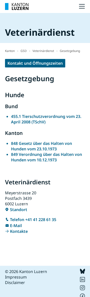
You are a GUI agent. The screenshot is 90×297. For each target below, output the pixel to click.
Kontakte (19, 231)
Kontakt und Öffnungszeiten (35, 63)
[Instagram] (82, 289)
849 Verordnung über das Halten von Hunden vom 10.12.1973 (46, 157)
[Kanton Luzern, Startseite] (16, 6)
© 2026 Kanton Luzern (26, 271)
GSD (23, 51)
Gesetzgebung (70, 51)
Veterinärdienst (43, 51)
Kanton (10, 51)
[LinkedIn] (82, 280)
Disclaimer (15, 282)
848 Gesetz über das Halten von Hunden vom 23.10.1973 (41, 146)
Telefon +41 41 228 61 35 (33, 219)
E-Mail (16, 225)
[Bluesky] (82, 272)
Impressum (16, 277)
